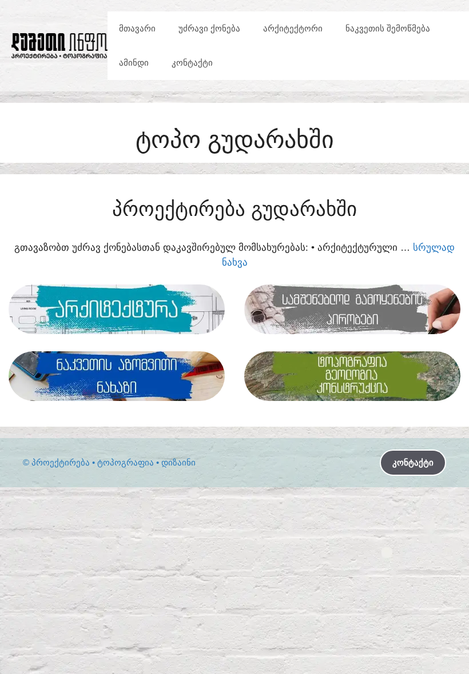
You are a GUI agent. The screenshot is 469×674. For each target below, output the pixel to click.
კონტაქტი (192, 62)
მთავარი (137, 28)
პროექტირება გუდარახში (234, 209)
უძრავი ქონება (209, 28)
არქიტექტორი (293, 28)
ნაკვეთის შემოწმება (387, 28)
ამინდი (134, 62)
